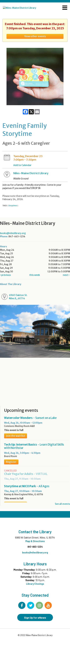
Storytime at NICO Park (26, 486)
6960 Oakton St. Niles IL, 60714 (18, 297)
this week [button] (34, 274)
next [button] (66, 274)
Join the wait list (15, 435)
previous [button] (6, 274)
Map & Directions (35, 541)
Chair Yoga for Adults (26, 474)
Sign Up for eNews (35, 617)
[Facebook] (21, 605)
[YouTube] (48, 605)
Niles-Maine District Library (30, 173)
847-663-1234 (35, 546)
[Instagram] (39, 605)
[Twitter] (30, 605)
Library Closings (35, 583)
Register (11, 461)
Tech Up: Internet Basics (34, 446)
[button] (64, 8)
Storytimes (12, 205)
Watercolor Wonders (30, 418)
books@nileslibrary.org (13, 233)
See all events (62, 503)
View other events (35, 36)
